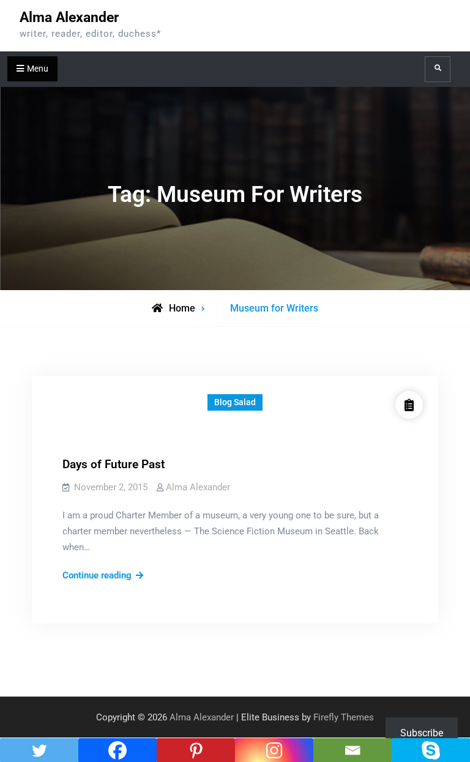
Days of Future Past (113, 464)
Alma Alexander (69, 17)
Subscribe (421, 733)
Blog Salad (235, 402)
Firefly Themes (343, 717)
